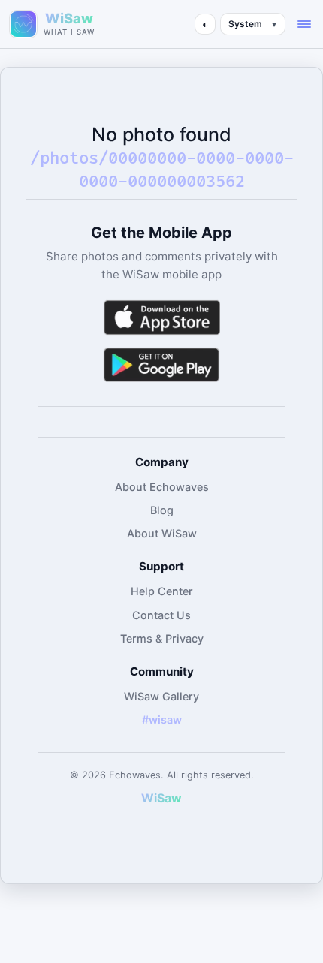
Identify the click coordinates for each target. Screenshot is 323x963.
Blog (162, 510)
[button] (304, 24)
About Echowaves (162, 486)
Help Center (162, 591)
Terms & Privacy (162, 638)
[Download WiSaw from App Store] (161, 317)
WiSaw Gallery (161, 696)
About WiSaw (162, 533)
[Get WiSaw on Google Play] (161, 364)
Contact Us (161, 615)
